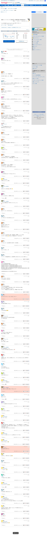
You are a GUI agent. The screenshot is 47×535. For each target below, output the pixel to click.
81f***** (4, 72)
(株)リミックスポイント (37, 49)
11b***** (4, 216)
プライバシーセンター (42, 115)
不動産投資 (31, 5)
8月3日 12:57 (25, 415)
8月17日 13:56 (25, 139)
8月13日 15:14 (25, 240)
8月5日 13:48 (25, 354)
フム (3, 52)
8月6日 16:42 (25, 301)
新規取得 (18, 2)
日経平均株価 (35, 34)
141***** (4, 302)
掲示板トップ (3, 6)
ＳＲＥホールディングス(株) (37, 65)
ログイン (14, 3)
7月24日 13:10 (25, 496)
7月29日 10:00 (25, 446)
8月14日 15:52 (25, 200)
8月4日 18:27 (25, 363)
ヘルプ (34, 0)
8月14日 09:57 (25, 222)
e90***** (4, 506)
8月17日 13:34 (25, 147)
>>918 (2, 356)
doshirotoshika (5, 179)
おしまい (4, 148)
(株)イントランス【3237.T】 (9, 10)
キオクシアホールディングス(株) (38, 36)
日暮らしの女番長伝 (6, 186)
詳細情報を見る (21, 41)
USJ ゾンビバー (42, 0)
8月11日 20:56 (25, 261)
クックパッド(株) (36, 41)
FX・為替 (11, 5)
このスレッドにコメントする (9, 41)
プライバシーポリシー (36, 115)
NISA (35, 5)
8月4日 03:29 (25, 401)
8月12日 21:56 (25, 247)
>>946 (2, 187)
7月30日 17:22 (25, 432)
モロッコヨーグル (5, 339)
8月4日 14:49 (25, 386)
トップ (2, 5)
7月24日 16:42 (25, 489)
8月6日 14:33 (25, 338)
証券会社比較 (27, 5)
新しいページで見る (3, 25)
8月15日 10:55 (25, 171)
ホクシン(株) (35, 83)
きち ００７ (4, 81)
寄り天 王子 (4, 447)
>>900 (2, 476)
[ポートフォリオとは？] (5, 8)
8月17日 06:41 (25, 162)
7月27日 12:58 (25, 474)
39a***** (4, 402)
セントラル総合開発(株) (36, 75)
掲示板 (23, 5)
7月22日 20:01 (25, 513)
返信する (4, 78)
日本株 (5, 5)
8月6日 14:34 (25, 330)
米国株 (8, 5)
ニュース (19, 5)
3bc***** (4, 373)
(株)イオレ (34, 73)
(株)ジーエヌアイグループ (37, 44)
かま (3, 97)
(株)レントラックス (36, 81)
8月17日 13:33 (25, 154)
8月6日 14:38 (25, 315)
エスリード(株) (35, 66)
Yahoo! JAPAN (31, 0)
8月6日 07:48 (25, 346)
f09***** (4, 172)
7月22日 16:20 (25, 520)
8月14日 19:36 (25, 178)
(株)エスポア (35, 68)
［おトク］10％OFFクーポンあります (21, 3)
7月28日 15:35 (25, 453)
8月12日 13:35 (25, 254)
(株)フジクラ (35, 46)
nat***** (4, 514)
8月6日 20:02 (25, 294)
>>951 (2, 125)
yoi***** (4, 295)
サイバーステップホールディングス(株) (39, 76)
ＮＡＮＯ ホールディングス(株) (38, 80)
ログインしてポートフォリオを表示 (12, 8)
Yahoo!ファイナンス (36, 114)
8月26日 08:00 (25, 71)
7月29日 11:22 (25, 439)
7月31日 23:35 (25, 422)
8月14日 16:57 (25, 185)
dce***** (4, 255)
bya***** (4, 355)
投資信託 (15, 5)
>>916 (2, 365)
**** (3, 454)
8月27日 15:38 (25, 58)
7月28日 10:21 (25, 467)
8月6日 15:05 (25, 308)
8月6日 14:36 (25, 323)
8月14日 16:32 (25, 193)
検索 (45, 0)
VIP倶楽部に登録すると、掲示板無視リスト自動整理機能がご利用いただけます (11, 27)
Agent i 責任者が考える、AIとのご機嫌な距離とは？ (8, 0)
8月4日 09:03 (25, 394)
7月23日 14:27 (25, 505)
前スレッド (28, 29)
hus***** (4, 262)
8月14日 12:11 (25, 215)
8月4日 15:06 (25, 379)
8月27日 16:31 (25, 51)
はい (24, 78)
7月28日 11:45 (25, 460)
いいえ (27, 78)
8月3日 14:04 (25, 408)
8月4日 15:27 (25, 372)
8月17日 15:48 (25, 132)
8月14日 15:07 (25, 208)
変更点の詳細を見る (10, 25)
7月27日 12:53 (25, 482)
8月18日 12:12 (25, 123)
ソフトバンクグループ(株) (37, 39)
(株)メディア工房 (35, 78)
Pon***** (4, 475)
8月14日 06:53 (25, 232)
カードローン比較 (40, 5)
